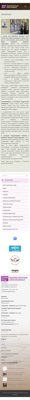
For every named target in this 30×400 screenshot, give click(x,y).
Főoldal (3, 344)
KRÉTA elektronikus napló (9, 185)
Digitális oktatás (7, 226)
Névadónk (5, 223)
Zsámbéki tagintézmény (9, 213)
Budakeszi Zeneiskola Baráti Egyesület (13, 219)
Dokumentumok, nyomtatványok (9, 354)
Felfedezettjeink (7, 207)
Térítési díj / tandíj (7, 204)
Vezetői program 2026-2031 (10, 229)
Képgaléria (4, 357)
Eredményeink (6, 210)
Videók (3, 360)
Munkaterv (5, 191)
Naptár (4, 188)
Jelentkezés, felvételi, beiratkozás (12, 201)
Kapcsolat (3, 347)
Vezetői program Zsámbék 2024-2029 (13, 216)
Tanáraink (5, 194)
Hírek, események (6, 350)
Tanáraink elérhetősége (9, 197)
